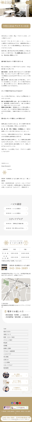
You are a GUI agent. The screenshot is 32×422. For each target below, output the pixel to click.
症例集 (5, 345)
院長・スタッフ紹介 (9, 337)
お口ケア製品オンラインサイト (16, 381)
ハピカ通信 (7, 362)
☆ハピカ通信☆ (13, 208)
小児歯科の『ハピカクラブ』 (16, 388)
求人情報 (6, 356)
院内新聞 (6, 368)
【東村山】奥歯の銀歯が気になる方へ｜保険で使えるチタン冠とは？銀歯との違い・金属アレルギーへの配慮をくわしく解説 (17, 223)
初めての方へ (7, 331)
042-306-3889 (8, 417)
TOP (5, 328)
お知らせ (6, 359)
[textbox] (16, 157)
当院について (7, 334)
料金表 (5, 342)
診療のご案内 (7, 348)
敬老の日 (25, 187)
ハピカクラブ (7, 354)
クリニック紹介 (8, 340)
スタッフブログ (26, 183)
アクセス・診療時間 (9, 351)
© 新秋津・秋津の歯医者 (8, 411)
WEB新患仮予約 (24, 417)
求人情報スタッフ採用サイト (16, 375)
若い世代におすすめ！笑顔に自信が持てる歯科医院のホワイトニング (17, 228)
